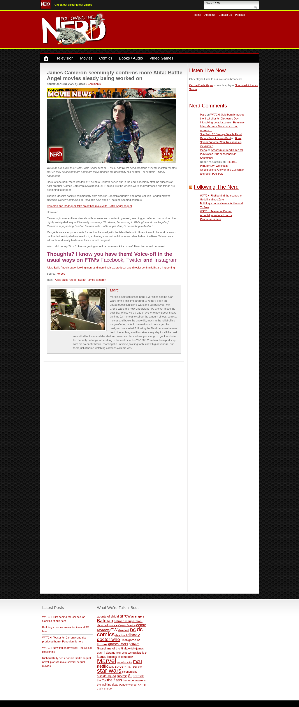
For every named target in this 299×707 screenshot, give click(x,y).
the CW (101, 680)
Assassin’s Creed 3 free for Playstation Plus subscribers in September (221, 154)
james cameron (97, 279)
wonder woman (128, 684)
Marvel (106, 660)
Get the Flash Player (201, 85)
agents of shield (108, 616)
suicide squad (106, 676)
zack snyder (105, 688)
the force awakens (134, 680)
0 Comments (93, 84)
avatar (81, 279)
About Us (209, 14)
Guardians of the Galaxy (114, 648)
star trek (137, 666)
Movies (86, 58)
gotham (134, 644)
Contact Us (225, 14)
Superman (136, 676)
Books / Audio (131, 58)
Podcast (240, 14)
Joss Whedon (129, 652)
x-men (142, 684)
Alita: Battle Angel (65, 279)
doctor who (108, 639)
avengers (137, 616)
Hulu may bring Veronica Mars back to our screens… (222, 126)
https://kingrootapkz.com (214, 122)
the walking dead (107, 684)
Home (197, 14)
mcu (137, 661)
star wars (109, 670)
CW (114, 629)
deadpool (121, 635)
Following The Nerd (216, 187)
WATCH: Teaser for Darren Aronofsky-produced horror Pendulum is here (216, 215)
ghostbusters (118, 644)
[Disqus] (114, 416)
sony (111, 666)
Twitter (134, 260)
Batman (105, 620)
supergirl (122, 676)
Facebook (111, 260)
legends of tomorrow (120, 656)
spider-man (123, 666)
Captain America (126, 625)
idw (133, 648)
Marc (114, 290)
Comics (105, 58)
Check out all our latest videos (73, 4)
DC (133, 630)
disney (133, 634)
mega (203, 150)
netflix (102, 666)
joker (118, 652)
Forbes (61, 273)
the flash (114, 680)
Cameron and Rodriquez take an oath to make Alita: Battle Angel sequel (89, 206)
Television (65, 58)
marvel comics (124, 662)
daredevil (123, 630)
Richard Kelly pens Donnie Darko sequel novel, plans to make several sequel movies (66, 662)
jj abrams (109, 652)
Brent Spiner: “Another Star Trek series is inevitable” (220, 142)
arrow (125, 616)
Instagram (166, 260)
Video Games (161, 58)
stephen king (129, 671)
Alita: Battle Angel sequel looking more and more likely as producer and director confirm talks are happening (111, 267)
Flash (124, 640)
